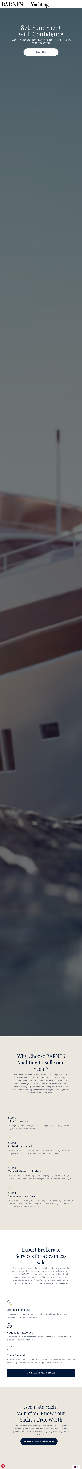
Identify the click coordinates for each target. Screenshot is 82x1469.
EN (77, 1467)
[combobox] (76, 1467)
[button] (56, 5)
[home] (17, 5)
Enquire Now (41, 52)
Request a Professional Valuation (39, 1441)
